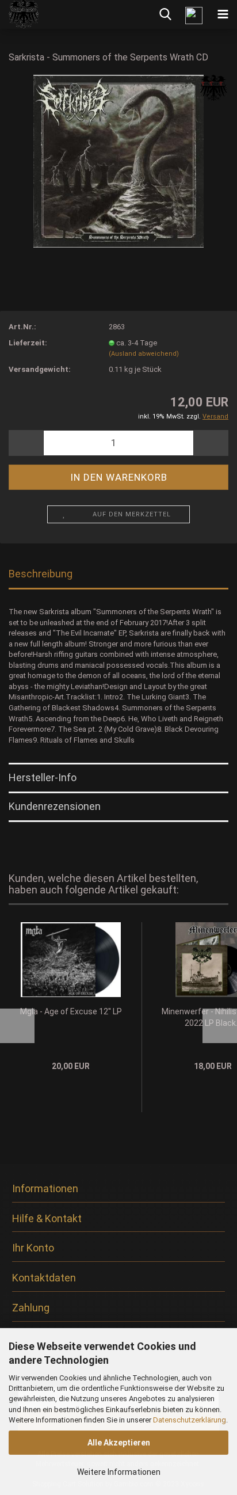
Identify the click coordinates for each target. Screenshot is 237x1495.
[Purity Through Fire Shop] (20, 14)
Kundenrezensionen (55, 806)
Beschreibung (40, 574)
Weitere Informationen (118, 1472)
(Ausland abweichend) (144, 353)
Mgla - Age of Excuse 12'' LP (71, 1011)
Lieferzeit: (28, 342)
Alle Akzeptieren (118, 1442)
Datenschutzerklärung (189, 1420)
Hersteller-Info (43, 777)
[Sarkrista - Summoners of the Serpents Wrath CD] (118, 160)
